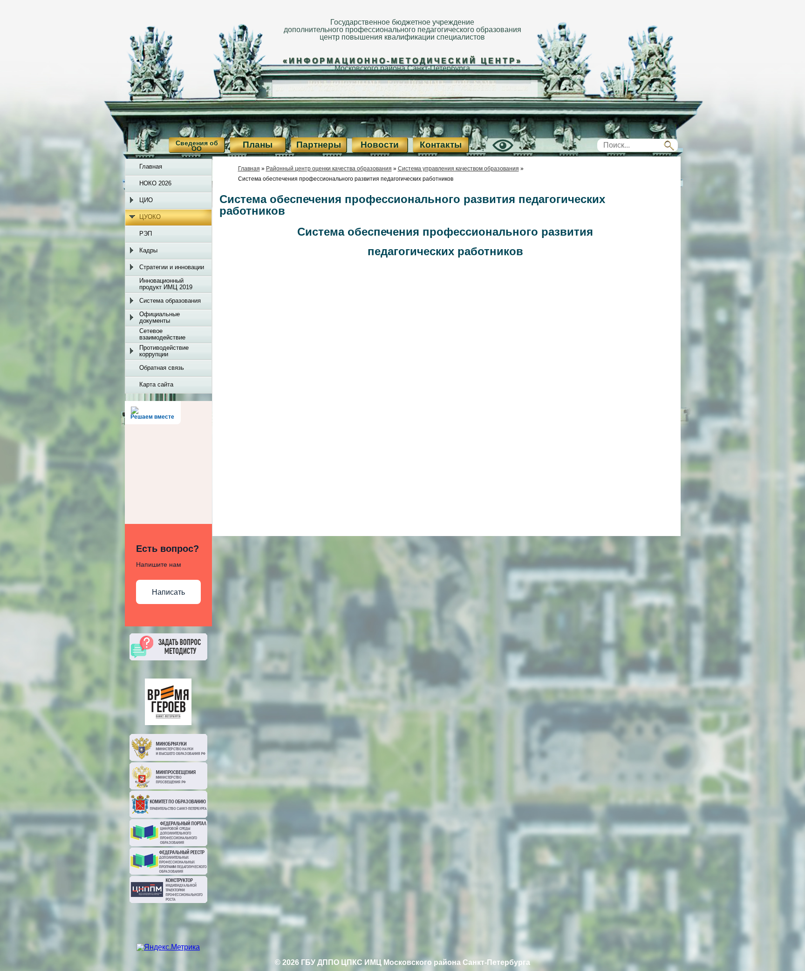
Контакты (441, 144)
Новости (380, 144)
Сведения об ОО (197, 145)
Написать (168, 592)
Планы (258, 144)
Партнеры (318, 144)
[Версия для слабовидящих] (492, 153)
